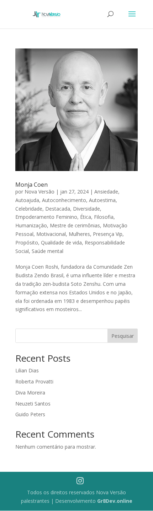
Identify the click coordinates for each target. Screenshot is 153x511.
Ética (85, 216)
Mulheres (79, 234)
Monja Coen (31, 185)
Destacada (57, 208)
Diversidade (86, 208)
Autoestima (102, 200)
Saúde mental (47, 251)
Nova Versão (39, 191)
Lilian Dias (27, 370)
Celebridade (28, 208)
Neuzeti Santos (33, 403)
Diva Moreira (30, 392)
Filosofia (104, 216)
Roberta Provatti (34, 381)
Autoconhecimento (64, 200)
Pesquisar (122, 335)
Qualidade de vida (61, 242)
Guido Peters (30, 414)
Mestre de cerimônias (75, 225)
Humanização (31, 225)
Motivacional (51, 234)
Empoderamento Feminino (46, 216)
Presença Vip (107, 234)
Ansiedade (106, 191)
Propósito (26, 242)
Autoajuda (27, 200)
